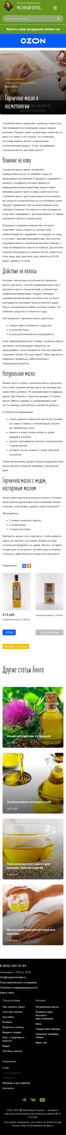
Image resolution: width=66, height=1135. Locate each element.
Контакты (8, 1088)
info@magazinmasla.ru (13, 977)
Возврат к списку (15, 646)
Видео (6, 1046)
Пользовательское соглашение (18, 982)
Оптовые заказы (12, 1051)
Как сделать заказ (14, 1006)
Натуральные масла (47, 1006)
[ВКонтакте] (24, 566)
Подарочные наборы (48, 1028)
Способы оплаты (13, 1011)
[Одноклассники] (29, 566)
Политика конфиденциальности (19, 987)
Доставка (8, 1017)
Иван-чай (41, 1042)
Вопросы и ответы (13, 1027)
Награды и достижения (16, 1083)
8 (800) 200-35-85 (13, 966)
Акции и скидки (12, 1032)
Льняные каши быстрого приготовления (44, 1015)
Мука (38, 1023)
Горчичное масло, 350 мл (16, 619)
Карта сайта (7, 992)
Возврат (7, 1022)
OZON (9, 632)
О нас (6, 1067)
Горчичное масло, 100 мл (49, 615)
